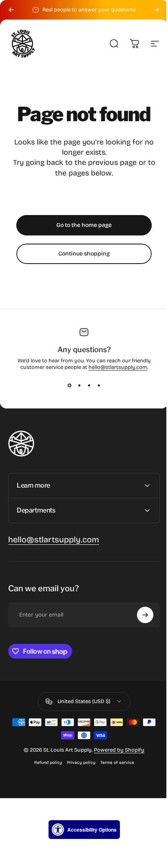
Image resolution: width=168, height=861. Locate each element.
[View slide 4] (99, 385)
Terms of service (114, 762)
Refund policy (45, 762)
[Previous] (11, 10)
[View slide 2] (79, 385)
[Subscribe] (139, 615)
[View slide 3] (89, 385)
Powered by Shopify (116, 750)
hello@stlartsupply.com (117, 367)
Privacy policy (78, 762)
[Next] (157, 10)
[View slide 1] (69, 385)
